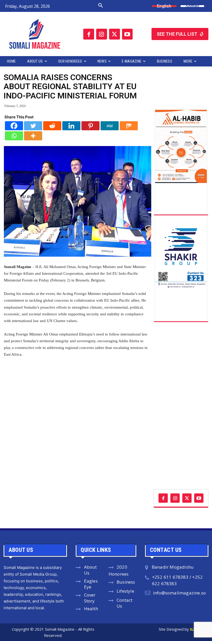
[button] (84, 5)
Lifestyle (125, 591)
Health (91, 609)
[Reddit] (52, 125)
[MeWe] (110, 125)
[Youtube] (127, 34)
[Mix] (129, 125)
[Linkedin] (71, 125)
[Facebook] (88, 34)
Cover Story (90, 598)
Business (126, 582)
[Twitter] (114, 34)
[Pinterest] (90, 125)
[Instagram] (101, 34)
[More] (33, 135)
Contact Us (124, 603)
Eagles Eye (91, 584)
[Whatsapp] (14, 135)
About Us (90, 570)
